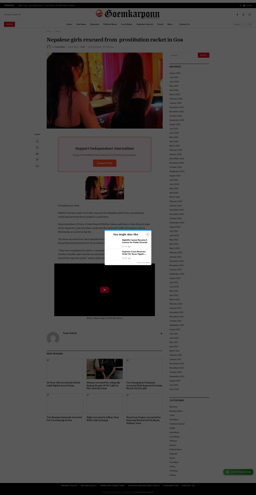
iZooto (148, 262)
